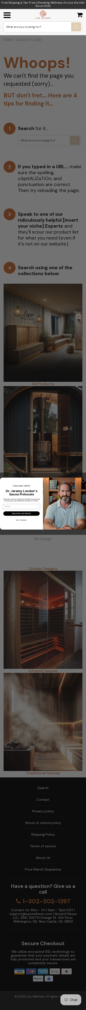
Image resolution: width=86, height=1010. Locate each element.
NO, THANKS (21, 520)
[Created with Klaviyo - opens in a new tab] (43, 531)
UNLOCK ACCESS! (21, 514)
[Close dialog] (83, 480)
